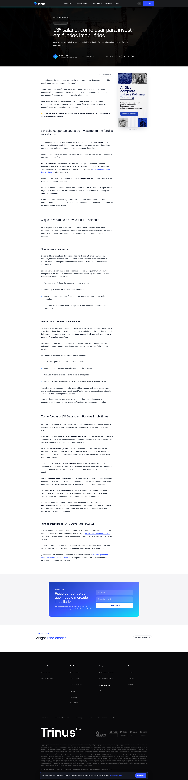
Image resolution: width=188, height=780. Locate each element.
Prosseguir (141, 775)
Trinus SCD (73, 697)
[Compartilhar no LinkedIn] (120, 56)
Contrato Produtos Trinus (106, 673)
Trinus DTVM (74, 703)
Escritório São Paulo (47, 678)
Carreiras (108, 3)
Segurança (79, 718)
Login (150, 3)
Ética (90, 718)
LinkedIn (130, 673)
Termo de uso (45, 718)
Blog (54, 17)
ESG (114, 718)
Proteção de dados (75, 684)
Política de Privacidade (63, 718)
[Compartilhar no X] (124, 56)
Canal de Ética (74, 678)
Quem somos (97, 3)
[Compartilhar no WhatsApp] (128, 56)
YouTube (130, 684)
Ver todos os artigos (141, 637)
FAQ (100, 690)
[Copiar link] (133, 56)
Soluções (67, 3)
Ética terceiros (102, 718)
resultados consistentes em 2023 (97, 533)
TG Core (72, 691)
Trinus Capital (81, 3)
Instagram (131, 678)
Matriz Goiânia (45, 673)
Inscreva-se (113, 605)
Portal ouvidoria (74, 673)
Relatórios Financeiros (106, 678)
